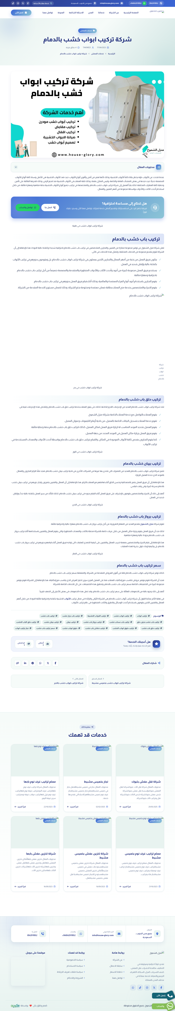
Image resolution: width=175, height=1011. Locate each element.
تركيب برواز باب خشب (93, 622)
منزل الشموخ (147, 524)
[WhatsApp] (133, 987)
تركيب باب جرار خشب (71, 616)
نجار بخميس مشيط (96, 781)
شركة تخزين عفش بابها (41, 853)
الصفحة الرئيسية (131, 12)
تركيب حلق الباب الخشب (26, 622)
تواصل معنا (48, 12)
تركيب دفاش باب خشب (95, 628)
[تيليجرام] (33, 663)
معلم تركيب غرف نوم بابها (40, 781)
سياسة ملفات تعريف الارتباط (70, 972)
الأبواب (67, 598)
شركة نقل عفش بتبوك (146, 781)
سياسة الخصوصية (74, 960)
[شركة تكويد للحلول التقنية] (15, 1006)
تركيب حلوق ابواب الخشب (123, 628)
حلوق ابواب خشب (69, 628)
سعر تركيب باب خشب (45, 628)
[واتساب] (40, 663)
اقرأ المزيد (126, 807)
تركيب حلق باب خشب (150, 628)
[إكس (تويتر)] (23, 3)
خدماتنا (101, 12)
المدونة (61, 12)
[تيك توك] (13, 3)
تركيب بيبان (71, 622)
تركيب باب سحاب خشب (119, 622)
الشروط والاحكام (75, 978)
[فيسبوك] (28, 3)
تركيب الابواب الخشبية (97, 616)
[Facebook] (161, 987)
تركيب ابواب (142, 616)
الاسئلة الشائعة (76, 12)
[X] (154, 987)
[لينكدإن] (25, 663)
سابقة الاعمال (116, 966)
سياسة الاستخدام (75, 966)
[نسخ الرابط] (17, 663)
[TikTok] (140, 987)
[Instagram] (147, 987)
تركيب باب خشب (48, 616)
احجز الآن (19, 12)
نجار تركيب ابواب (22, 628)
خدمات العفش (86, 31)
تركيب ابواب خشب (121, 616)
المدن (90, 12)
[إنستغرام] (18, 3)
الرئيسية (111, 54)
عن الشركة (114, 12)
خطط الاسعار (116, 972)
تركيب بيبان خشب (51, 622)
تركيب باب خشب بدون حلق (148, 622)
